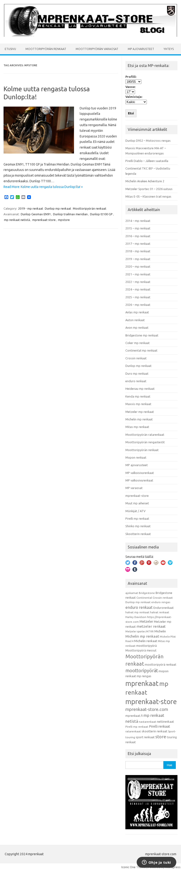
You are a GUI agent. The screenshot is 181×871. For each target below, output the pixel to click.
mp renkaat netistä (17, 219)
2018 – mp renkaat (137, 251)
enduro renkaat (135, 381)
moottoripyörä (146, 645)
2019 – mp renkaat (137, 259)
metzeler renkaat (151, 626)
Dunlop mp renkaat (58, 208)
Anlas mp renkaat (137, 312)
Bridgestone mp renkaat (141, 335)
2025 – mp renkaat (137, 297)
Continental (144, 597)
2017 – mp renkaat (137, 243)
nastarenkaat (147, 721)
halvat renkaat (159, 612)
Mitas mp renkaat (137, 426)
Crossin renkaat (136, 358)
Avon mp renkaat (136, 327)
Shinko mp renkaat (138, 526)
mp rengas (144, 676)
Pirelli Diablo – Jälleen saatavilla (146, 160)
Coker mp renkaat (137, 342)
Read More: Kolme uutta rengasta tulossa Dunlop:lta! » (43, 187)
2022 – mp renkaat (137, 281)
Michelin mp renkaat (139, 419)
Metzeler (146, 621)
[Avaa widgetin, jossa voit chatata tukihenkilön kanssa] (156, 863)
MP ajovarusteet (141, 48)
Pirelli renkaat (159, 726)
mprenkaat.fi (134, 715)
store (160, 736)
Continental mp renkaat (141, 350)
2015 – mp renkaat (137, 228)
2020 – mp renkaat (137, 266)
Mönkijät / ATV (135, 511)
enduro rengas (160, 602)
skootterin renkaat (154, 731)
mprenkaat (142, 683)
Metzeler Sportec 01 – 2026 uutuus (149, 189)
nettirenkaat (165, 721)
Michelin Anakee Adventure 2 (144, 181)
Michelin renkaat (145, 641)
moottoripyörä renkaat (160, 664)
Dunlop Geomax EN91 (36, 214)
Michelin (160, 631)
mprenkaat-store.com (146, 709)
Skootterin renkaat (138, 533)
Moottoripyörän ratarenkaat (144, 434)
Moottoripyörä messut (140, 650)
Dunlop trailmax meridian (70, 214)
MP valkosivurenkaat (139, 480)
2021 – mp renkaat (137, 274)
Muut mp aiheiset (137, 503)
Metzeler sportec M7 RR (139, 631)
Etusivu (10, 48)
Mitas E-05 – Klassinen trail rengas (148, 196)
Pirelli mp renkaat (137, 518)
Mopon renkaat (135, 457)
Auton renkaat (135, 320)
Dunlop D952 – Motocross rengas (148, 140)
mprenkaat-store (44, 219)
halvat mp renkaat (137, 612)
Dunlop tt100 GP (101, 214)
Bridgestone (147, 592)
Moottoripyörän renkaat (45, 48)
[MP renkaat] (90, 35)
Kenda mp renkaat (137, 396)
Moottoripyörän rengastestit (145, 442)
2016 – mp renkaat (137, 236)
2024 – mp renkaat (137, 289)
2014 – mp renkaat (137, 220)
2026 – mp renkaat (137, 304)
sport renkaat (145, 737)
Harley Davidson (135, 616)
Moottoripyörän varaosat (97, 48)
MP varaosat (134, 487)
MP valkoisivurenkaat (139, 472)
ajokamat (131, 592)
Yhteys (169, 48)
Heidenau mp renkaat (140, 388)
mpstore (64, 219)
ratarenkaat (133, 731)
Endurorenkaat (163, 607)
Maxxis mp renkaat (138, 404)
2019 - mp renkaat (30, 208)
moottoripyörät (141, 670)
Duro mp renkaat (136, 373)
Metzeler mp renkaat (139, 411)
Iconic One (128, 867)
